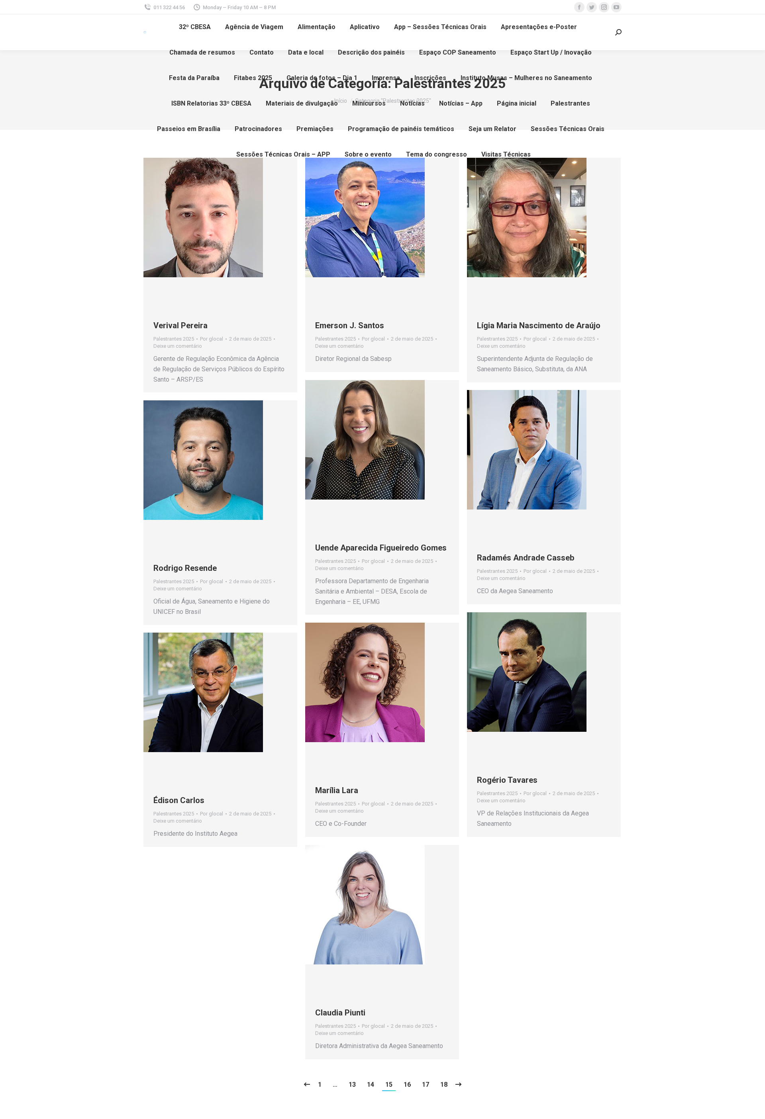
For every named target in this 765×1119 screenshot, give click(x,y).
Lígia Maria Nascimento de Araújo (538, 325)
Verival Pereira (180, 325)
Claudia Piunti (340, 1012)
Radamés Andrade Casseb (525, 557)
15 (388, 1084)
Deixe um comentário (177, 346)
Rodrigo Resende (185, 568)
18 (443, 1084)
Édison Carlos (178, 800)
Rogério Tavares (507, 780)
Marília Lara (336, 790)
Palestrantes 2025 (173, 339)
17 (425, 1084)
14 (370, 1084)
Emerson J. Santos (349, 325)
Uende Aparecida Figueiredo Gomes (381, 548)
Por (211, 339)
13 (352, 1084)
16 (407, 1084)
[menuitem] (194, 27)
